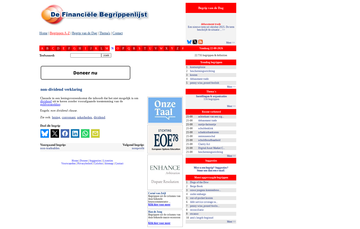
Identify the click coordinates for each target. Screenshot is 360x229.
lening (56, 117)
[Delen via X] (54, 133)
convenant (68, 117)
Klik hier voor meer (159, 204)
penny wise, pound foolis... (204, 206)
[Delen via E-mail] (95, 133)
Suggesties (95, 160)
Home (43, 33)
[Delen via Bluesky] (44, 133)
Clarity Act (204, 144)
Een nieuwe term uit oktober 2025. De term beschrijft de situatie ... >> (211, 27)
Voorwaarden (68, 163)
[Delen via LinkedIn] (75, 133)
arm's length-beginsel (201, 217)
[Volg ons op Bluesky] (189, 42)
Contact (117, 33)
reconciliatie (197, 209)
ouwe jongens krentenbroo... (205, 190)
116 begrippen (211, 98)
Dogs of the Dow (199, 182)
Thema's (104, 33)
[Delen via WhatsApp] (85, 133)
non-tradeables (49, 148)
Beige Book (196, 186)
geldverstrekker (50, 104)
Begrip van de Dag (84, 33)
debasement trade (199, 79)
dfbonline (354, 227)
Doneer (84, 160)
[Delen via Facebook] (64, 133)
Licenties (108, 160)
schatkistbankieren (208, 132)
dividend (46, 101)
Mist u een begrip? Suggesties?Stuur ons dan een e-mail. (211, 169)
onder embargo (198, 194)
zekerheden (84, 117)
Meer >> (230, 42)
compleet (42, 165)
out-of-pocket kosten (201, 198)
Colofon (98, 163)
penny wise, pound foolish (204, 82)
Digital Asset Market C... (211, 148)
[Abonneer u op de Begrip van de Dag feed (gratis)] (200, 42)
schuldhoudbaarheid (209, 140)
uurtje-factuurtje (207, 124)
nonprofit (138, 148)
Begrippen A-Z (60, 33)
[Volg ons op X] (195, 42)
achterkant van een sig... (211, 116)
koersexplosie (197, 67)
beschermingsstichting (202, 71)
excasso (194, 213)
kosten (193, 75)
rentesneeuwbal (206, 136)
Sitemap (109, 163)
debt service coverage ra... (203, 202)
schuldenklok (205, 128)
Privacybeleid (84, 163)
